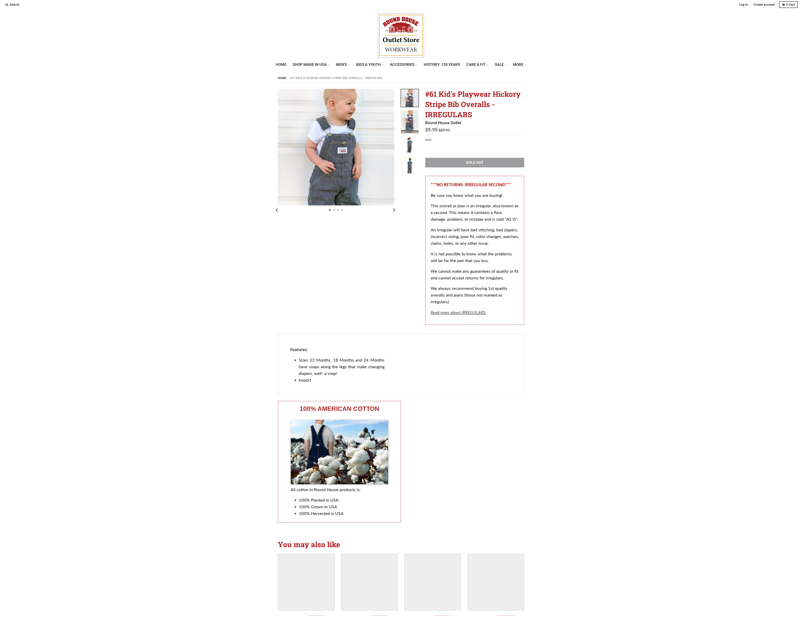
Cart (790, 4)
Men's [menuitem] (341, 64)
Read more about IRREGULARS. (458, 312)
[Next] (393, 210)
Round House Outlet (443, 123)
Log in (743, 4)
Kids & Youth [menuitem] (368, 64)
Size (428, 139)
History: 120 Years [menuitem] (442, 64)
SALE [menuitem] (499, 64)
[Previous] (277, 210)
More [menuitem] (518, 64)
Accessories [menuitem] (402, 64)
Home (282, 78)
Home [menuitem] (281, 64)
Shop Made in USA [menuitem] (310, 64)
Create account (764, 4)
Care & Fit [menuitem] (476, 64)
